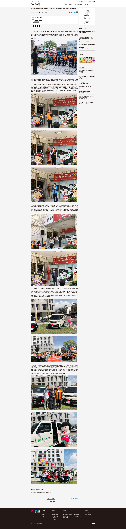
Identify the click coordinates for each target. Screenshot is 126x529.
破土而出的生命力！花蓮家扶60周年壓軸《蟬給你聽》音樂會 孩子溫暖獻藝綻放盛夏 (87, 46)
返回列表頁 (55, 504)
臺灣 (35, 17)
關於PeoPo (44, 512)
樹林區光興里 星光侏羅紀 (84, 91)
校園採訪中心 (80, 4)
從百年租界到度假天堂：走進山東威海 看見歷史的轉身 (86, 96)
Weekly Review (44, 517)
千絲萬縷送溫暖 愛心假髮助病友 (86, 82)
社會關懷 (36, 19)
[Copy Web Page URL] (39, 26)
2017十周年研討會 (77, 514)
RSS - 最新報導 (88, 512)
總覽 (66, 4)
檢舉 (77, 12)
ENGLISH (85, 1)
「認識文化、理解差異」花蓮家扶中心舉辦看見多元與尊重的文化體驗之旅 (86, 38)
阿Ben (82, 98)
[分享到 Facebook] (34, 26)
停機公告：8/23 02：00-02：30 (86, 86)
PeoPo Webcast (55, 514)
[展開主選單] (93, 5)
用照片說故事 (65, 517)
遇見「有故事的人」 (77, 517)
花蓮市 (40, 17)
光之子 (82, 78)
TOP (93, 523)
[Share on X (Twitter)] (35, 26)
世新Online (83, 83)
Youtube (35, 514)
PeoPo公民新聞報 (55, 512)
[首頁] (35, 4)
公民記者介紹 (54, 517)
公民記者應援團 (55, 516)
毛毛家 (82, 72)
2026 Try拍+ (65, 512)
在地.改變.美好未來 (77, 516)
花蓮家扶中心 (87, 15)
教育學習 (40, 19)
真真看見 (82, 92)
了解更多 (87, 22)
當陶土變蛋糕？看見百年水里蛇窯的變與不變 (86, 71)
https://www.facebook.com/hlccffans (44, 492)
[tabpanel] (54, 501)
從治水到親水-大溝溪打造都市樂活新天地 (87, 76)
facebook (32, 514)
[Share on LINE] (37, 26)
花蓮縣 (38, 17)
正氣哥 (82, 103)
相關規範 (43, 514)
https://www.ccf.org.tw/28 (39, 489)
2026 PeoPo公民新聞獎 (67, 514)
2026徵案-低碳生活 (77, 512)
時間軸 (43, 516)
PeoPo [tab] (51, 498)
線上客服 (93, 1)
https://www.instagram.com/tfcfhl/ (43, 495)
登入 (77, 1)
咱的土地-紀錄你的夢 (67, 516)
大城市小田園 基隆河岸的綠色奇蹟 (86, 102)
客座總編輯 (54, 519)
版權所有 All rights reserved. (36, 22)
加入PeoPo (81, 1)
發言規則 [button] (76, 498)
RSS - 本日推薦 (88, 514)
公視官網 (89, 1)
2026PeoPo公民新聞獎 (83, 64)
